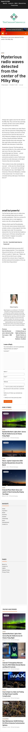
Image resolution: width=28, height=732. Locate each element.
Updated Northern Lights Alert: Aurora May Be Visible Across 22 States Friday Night (14, 434)
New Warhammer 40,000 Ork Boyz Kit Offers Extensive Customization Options (14, 723)
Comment (6, 351)
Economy (4, 514)
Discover (11, 147)
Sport (3, 520)
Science (2, 52)
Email (5, 376)
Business (4, 689)
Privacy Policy (14, 5)
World (3, 512)
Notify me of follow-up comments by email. (13, 394)
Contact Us (10, 3)
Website (6, 381)
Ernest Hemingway (15, 437)
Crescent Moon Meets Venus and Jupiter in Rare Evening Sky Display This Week (13, 492)
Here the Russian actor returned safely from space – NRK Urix (7, 333)
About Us (5, 3)
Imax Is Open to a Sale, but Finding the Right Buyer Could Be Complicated (13, 694)
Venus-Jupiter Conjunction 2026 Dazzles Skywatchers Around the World (12, 463)
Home (3, 508)
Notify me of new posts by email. (13, 397)
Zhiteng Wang (19, 130)
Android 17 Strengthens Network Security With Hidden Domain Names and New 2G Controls (14, 665)
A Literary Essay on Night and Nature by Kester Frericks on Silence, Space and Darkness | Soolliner (20, 334)
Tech (3, 660)
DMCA (16, 3)
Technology (5, 518)
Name (5, 371)
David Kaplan (17, 170)
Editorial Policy (22, 3)
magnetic (18, 219)
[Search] (26, 33)
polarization (20, 224)
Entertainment (5, 522)
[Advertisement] (14, 104)
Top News (4, 510)
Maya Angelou (5, 84)
